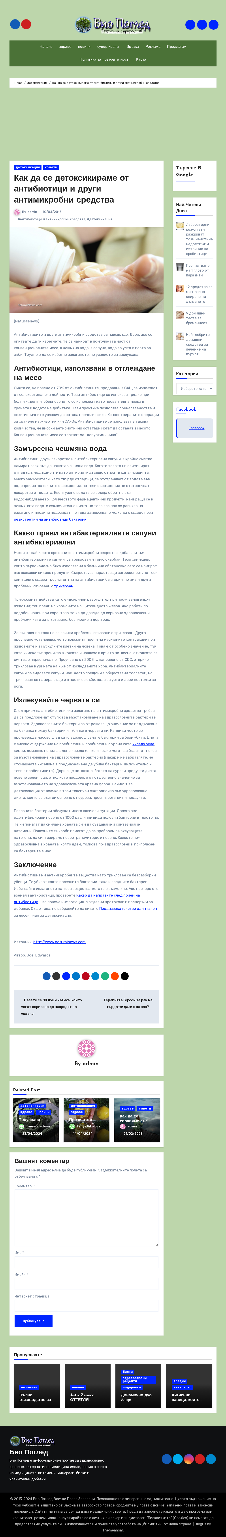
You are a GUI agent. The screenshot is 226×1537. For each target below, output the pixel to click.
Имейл (21, 1275)
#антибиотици (30, 219)
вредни (179, 1381)
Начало (46, 47)
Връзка (132, 47)
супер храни (108, 47)
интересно (182, 1387)
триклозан (63, 586)
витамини (29, 1387)
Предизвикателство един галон (128, 908)
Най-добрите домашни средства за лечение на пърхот (198, 344)
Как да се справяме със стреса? (134, 1121)
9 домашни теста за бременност (196, 318)
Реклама (153, 47)
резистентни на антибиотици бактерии (50, 519)
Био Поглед (28, 1452)
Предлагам (176, 47)
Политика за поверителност (104, 59)
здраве (65, 47)
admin (32, 212)
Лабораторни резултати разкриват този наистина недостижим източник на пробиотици (199, 239)
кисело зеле (143, 744)
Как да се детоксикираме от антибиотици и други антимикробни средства (71, 189)
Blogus (200, 1524)
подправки (132, 1387)
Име (19, 1253)
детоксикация (28, 167)
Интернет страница (32, 1296)
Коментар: (25, 1186)
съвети (51, 167)
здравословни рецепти (135, 1379)
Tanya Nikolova (38, 1126)
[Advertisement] (113, 125)
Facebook (186, 409)
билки (128, 1372)
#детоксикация (99, 219)
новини (84, 47)
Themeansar (112, 1530)
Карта (140, 59)
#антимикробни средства (64, 219)
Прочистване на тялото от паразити (197, 270)
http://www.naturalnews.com (59, 942)
